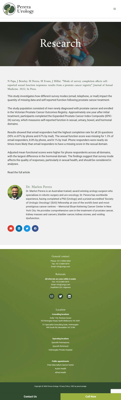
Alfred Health (60, 372)
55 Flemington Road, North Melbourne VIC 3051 (60, 321)
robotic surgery (50, 195)
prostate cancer (104, 210)
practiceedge (81, 386)
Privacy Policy (65, 386)
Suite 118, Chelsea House (60, 318)
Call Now (90, 396)
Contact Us (30, 396)
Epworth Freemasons (60, 342)
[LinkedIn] (69, 296)
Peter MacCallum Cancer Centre (60, 365)
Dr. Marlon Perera (35, 191)
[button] (11, 228)
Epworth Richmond (60, 346)
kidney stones (83, 214)
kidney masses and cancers (41, 214)
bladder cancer (66, 214)
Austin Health (60, 369)
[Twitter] (60, 296)
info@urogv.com (63, 266)
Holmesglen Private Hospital (60, 350)
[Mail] (51, 296)
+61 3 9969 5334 (64, 261)
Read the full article (19, 172)
